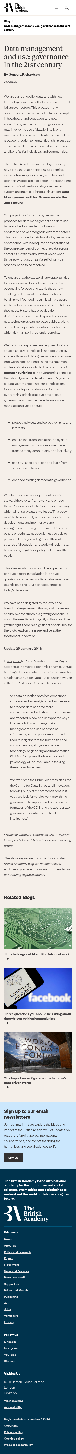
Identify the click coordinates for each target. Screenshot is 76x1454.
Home (8, 1239)
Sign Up (13, 1158)
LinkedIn (10, 1342)
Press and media (15, 1277)
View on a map (14, 1401)
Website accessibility (18, 1445)
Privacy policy (13, 1432)
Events (8, 1258)
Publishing (11, 1296)
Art (6, 1303)
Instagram (11, 1348)
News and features (16, 1271)
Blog (7, 21)
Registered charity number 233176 (27, 1419)
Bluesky (9, 1361)
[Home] (16, 7)
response (14, 661)
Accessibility (13, 1407)
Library (9, 1322)
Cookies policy (14, 1438)
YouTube (10, 1354)
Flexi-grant (11, 1265)
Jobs (7, 1309)
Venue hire (11, 1315)
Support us (11, 1284)
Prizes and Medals (16, 1290)
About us (10, 1245)
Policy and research (17, 1252)
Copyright (11, 1425)
